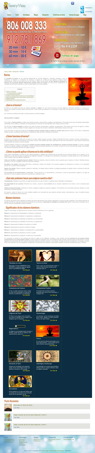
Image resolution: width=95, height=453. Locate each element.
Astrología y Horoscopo (22, 440)
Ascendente (22, 445)
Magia (36, 15)
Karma (50, 441)
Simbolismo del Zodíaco (23, 443)
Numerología (37, 441)
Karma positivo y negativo (14, 93)
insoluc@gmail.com (69, 439)
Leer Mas (52, 345)
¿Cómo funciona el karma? (12, 94)
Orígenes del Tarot (9, 439)
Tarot (17, 15)
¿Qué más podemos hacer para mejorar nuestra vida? (19, 97)
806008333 (88, 8)
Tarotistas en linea (59, 15)
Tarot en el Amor (8, 442)
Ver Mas (25, 270)
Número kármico (10, 98)
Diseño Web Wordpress (57, 450)
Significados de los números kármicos (15, 100)
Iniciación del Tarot (9, 441)
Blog (84, 15)
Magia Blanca (37, 439)
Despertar (45, 15)
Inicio (9, 15)
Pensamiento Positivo (54, 439)
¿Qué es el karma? (10, 91)
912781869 (88, 11)
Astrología (26, 15)
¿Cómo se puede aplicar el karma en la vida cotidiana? (19, 96)
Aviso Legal (45, 450)
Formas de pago (74, 15)
